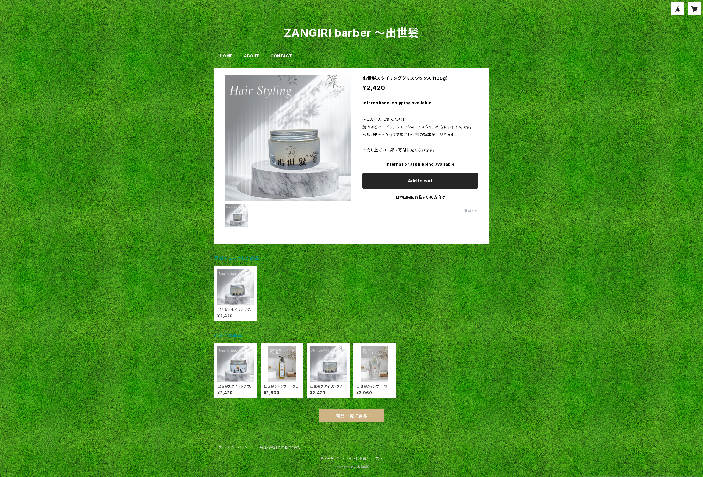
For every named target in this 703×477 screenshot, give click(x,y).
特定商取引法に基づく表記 (280, 447)
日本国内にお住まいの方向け (420, 197)
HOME (226, 55)
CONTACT (281, 55)
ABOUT (251, 55)
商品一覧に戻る (351, 416)
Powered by (345, 467)
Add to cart (420, 181)
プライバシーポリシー (235, 447)
